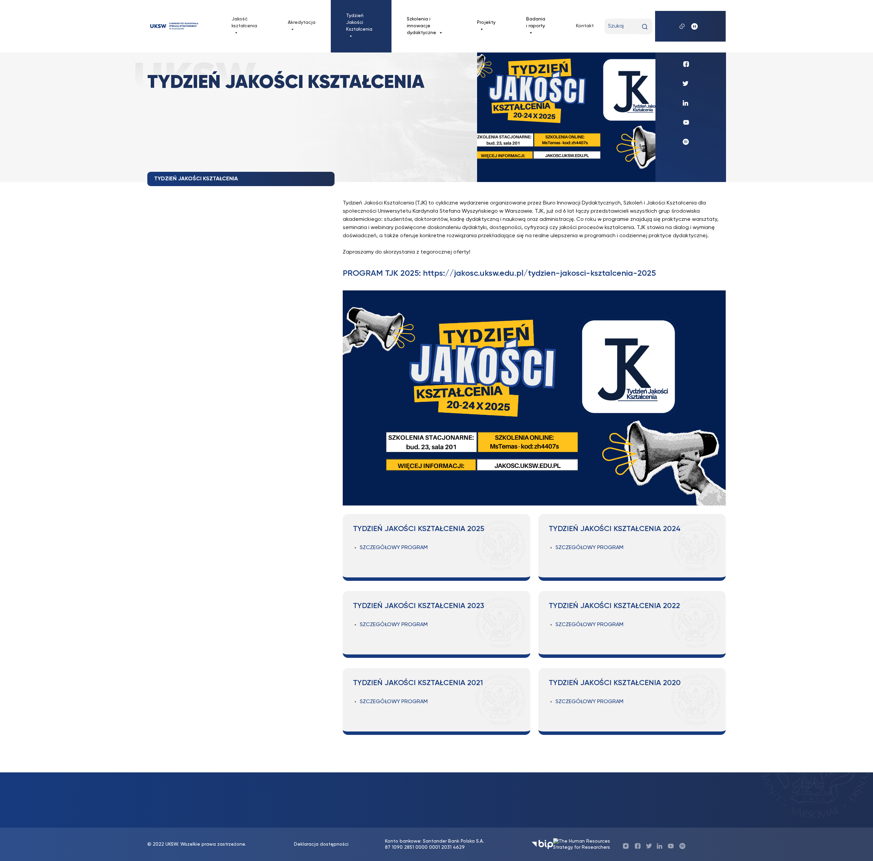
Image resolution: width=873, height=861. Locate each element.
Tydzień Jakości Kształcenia (359, 22)
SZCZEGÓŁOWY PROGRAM (394, 547)
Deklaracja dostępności (321, 844)
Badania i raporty (535, 22)
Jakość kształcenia (244, 22)
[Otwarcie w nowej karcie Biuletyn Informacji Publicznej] (542, 844)
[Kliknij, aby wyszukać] (644, 26)
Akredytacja (301, 22)
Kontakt (585, 26)
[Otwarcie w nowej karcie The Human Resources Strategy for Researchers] (584, 844)
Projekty (486, 22)
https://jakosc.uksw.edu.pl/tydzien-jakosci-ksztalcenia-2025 (539, 273)
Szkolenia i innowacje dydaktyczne (421, 26)
